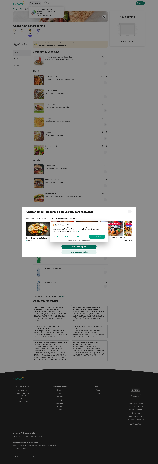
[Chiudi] (130, 211)
